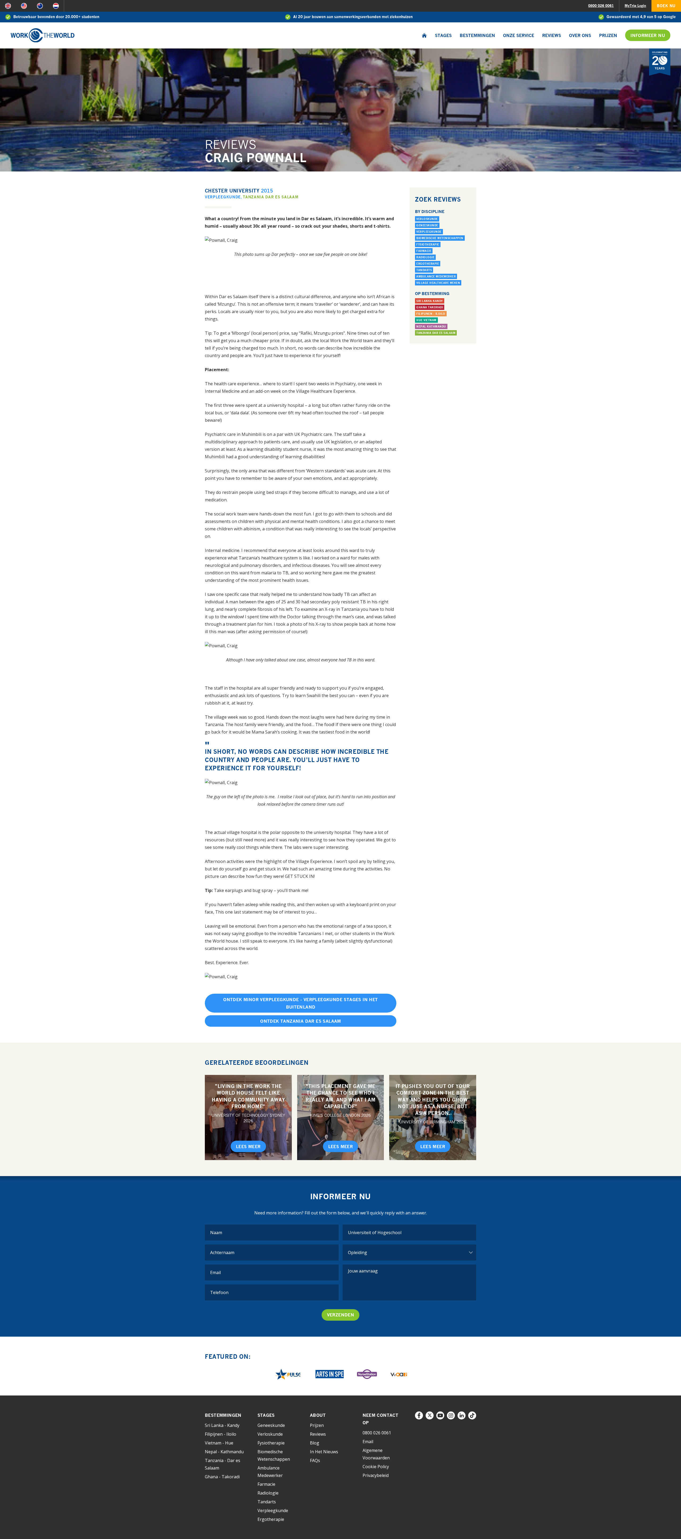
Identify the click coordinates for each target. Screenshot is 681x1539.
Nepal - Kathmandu (224, 1452)
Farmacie (423, 250)
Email (368, 1441)
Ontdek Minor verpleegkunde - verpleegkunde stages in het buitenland (300, 1003)
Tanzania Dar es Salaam (270, 197)
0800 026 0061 (601, 5)
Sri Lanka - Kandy (222, 1425)
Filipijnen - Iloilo (430, 313)
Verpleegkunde (223, 197)
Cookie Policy (376, 1467)
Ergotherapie (427, 263)
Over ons (580, 35)
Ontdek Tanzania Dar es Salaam (300, 1021)
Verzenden (340, 1314)
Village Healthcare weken (438, 282)
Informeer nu (647, 35)
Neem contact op (380, 1419)
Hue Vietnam (426, 320)
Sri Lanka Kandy (429, 300)
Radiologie (425, 257)
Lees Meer (248, 1146)
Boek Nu (666, 5)
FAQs (315, 1460)
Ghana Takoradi (429, 307)
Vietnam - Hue (219, 1443)
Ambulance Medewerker (436, 276)
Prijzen (608, 35)
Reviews (551, 35)
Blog (314, 1443)
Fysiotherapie (427, 244)
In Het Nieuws (324, 1452)
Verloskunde (427, 218)
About (318, 1415)
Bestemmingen (477, 35)
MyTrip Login (635, 5)
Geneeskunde (427, 225)
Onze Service (518, 35)
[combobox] (409, 1233)
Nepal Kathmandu (431, 326)
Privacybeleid (376, 1475)
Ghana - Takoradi (222, 1477)
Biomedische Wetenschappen (439, 238)
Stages (443, 35)
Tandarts (424, 270)
